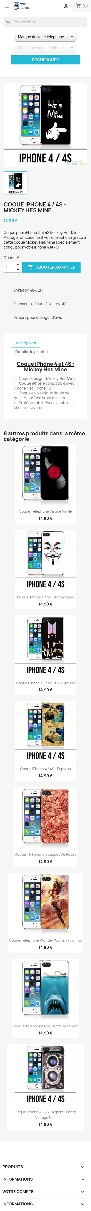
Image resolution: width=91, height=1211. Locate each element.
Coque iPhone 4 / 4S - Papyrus (45, 768)
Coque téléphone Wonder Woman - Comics (45, 940)
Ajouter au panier (51, 267)
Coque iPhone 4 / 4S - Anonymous (45, 597)
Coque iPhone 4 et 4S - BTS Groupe (45, 683)
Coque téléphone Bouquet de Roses (45, 854)
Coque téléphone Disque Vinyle (45, 511)
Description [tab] (25, 343)
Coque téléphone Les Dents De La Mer (45, 1026)
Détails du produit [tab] (31, 351)
